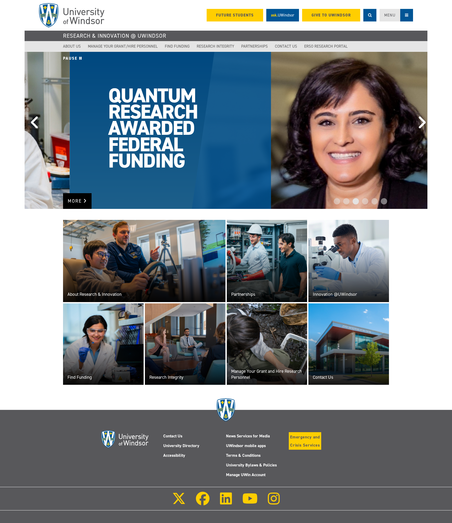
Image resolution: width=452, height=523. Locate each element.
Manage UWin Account (245, 474)
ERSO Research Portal (326, 46)
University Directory (181, 445)
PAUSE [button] (71, 58)
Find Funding (177, 46)
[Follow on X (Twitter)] (178, 502)
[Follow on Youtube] (250, 502)
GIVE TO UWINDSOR (331, 15)
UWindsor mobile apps (246, 445)
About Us (72, 46)
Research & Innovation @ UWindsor (114, 36)
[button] (32, 130)
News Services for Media (248, 436)
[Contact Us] (348, 344)
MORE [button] (75, 201)
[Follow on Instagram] (274, 502)
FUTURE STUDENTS (235, 15)
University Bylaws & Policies (251, 465)
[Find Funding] (103, 344)
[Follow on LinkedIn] (225, 502)
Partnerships (254, 46)
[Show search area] (369, 15)
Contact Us (286, 46)
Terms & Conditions (243, 455)
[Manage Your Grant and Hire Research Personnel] (267, 344)
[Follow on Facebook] (202, 502)
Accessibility (174, 455)
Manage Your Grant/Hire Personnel (123, 46)
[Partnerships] (267, 261)
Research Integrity (215, 46)
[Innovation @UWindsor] (348, 261)
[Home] (71, 15)
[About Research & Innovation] (144, 261)
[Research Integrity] (185, 344)
